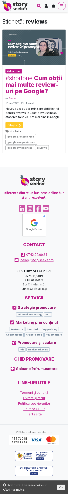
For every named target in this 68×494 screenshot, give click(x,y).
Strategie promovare (37, 307)
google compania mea (21, 142)
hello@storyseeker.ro (37, 260)
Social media (14, 334)
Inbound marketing (30, 314)
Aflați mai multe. (14, 489)
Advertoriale (54, 334)
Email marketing (38, 349)
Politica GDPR (34, 409)
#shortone (13, 71)
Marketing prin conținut (37, 322)
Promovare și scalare (37, 342)
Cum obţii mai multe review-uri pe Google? (33, 85)
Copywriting (49, 329)
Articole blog (34, 334)
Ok (61, 487)
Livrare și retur (34, 398)
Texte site (17, 329)
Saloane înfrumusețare (37, 368)
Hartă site (34, 414)
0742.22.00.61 (36, 254)
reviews (42, 147)
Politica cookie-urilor (34, 403)
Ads (22, 349)
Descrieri (32, 329)
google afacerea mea (20, 136)
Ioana (12, 98)
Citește (12, 125)
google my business (19, 147)
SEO (47, 314)
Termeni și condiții (34, 392)
